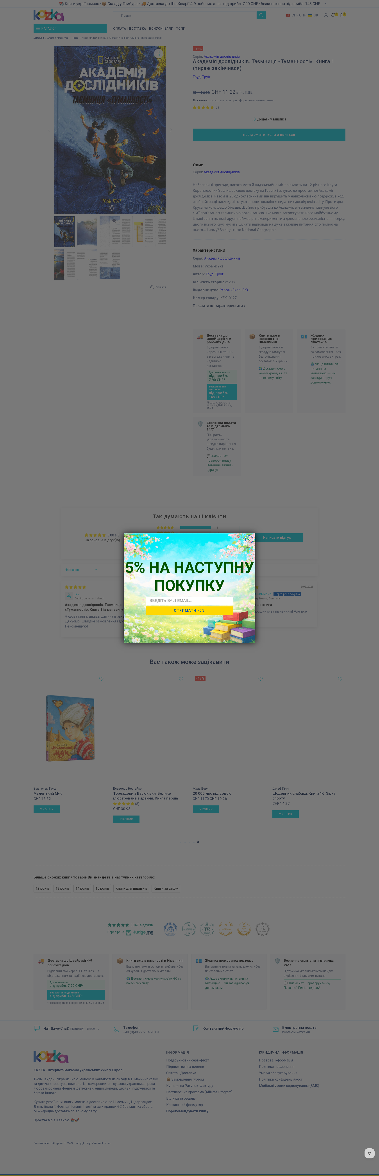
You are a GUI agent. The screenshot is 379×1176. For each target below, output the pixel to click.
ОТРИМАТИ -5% (189, 610)
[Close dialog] (249, 539)
